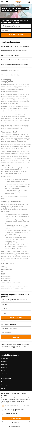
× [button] (30, 392)
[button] (16, 426)
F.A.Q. (3, 388)
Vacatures (4, 385)
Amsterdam (4, 358)
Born (2, 287)
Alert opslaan (16, 317)
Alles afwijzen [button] (16, 422)
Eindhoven (4, 364)
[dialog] (16, 410)
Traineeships (4, 382)
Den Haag (4, 361)
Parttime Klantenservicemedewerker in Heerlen (14, 50)
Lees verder (11, 403)
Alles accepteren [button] (16, 418)
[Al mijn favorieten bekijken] (7, 2)
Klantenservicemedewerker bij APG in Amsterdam (15, 46)
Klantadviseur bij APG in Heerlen (10, 55)
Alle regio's (4, 374)
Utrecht (3, 371)
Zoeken (16, 337)
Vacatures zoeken (16, 35)
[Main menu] (2, 2)
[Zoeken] (29, 2)
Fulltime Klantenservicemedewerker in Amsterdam (15, 64)
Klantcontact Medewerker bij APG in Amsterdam (14, 59)
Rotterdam (4, 367)
